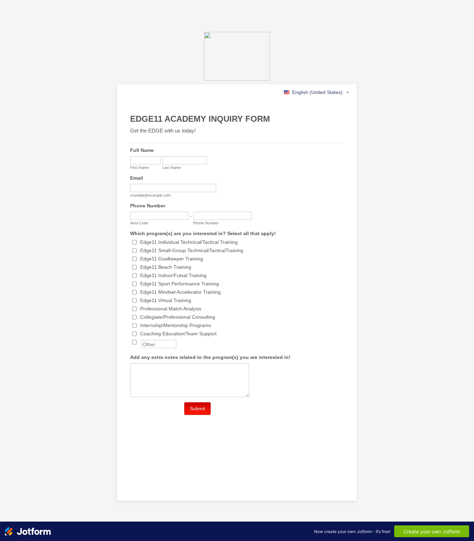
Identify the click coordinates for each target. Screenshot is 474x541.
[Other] (141, 342)
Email (136, 178)
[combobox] (317, 92)
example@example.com (150, 195)
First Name (139, 167)
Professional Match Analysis (170, 308)
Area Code (139, 223)
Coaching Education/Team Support (178, 333)
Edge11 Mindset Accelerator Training (180, 292)
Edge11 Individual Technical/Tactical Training (189, 242)
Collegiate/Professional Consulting (177, 317)
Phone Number (147, 205)
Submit (197, 408)
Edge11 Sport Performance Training (179, 283)
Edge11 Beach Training (165, 267)
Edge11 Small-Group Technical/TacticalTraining (191, 250)
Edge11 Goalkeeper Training (171, 258)
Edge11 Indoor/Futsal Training (173, 275)
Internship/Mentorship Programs (175, 325)
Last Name (171, 167)
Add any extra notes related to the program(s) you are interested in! (210, 357)
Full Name (142, 150)
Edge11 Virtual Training (165, 300)
